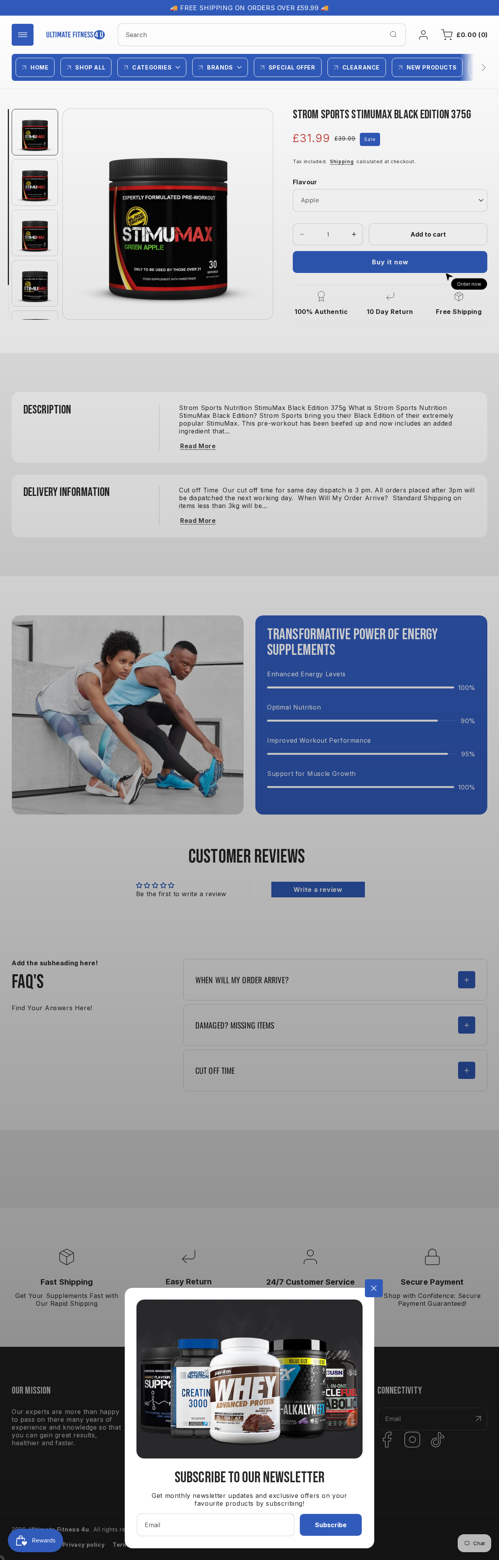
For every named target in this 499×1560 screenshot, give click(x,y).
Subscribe (331, 1525)
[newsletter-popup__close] (374, 1288)
